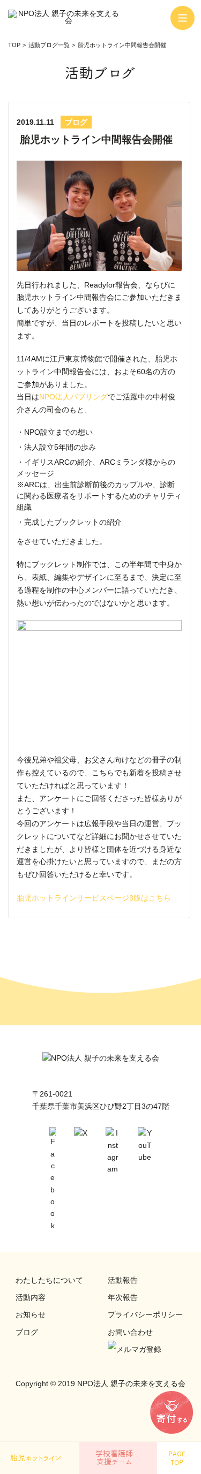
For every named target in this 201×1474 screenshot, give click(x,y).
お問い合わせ (130, 1332)
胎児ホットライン (35, 1458)
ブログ (27, 1332)
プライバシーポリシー (145, 1314)
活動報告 (123, 1280)
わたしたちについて (49, 1280)
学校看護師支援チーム (114, 1457)
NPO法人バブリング (73, 396)
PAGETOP (176, 1457)
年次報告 (123, 1297)
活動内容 (31, 1297)
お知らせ (31, 1314)
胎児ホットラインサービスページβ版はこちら (94, 898)
